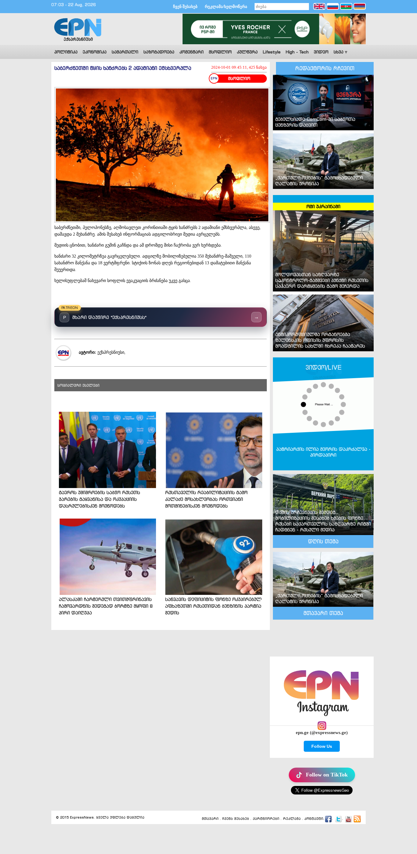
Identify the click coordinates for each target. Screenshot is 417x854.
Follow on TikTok (327, 775)
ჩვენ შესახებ (185, 6)
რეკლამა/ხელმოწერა (226, 6)
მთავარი (210, 818)
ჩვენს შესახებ (235, 818)
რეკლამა (292, 818)
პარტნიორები (266, 818)
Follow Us (321, 746)
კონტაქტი (313, 818)
